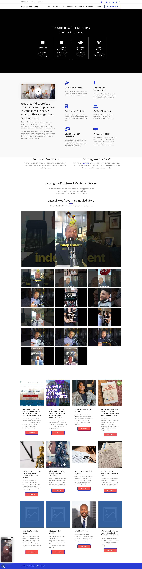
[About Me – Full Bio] (84, 514)
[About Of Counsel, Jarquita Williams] (84, 393)
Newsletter (99, 6)
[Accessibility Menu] (3, 565)
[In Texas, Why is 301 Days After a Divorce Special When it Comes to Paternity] (110, 514)
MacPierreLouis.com (30, 6)
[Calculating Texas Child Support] (32, 514)
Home (48, 6)
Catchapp (85, 163)
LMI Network (79, 6)
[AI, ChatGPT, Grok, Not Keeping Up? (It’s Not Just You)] (110, 454)
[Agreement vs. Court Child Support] (84, 454)
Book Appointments (112, 6)
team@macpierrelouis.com (36, 2)
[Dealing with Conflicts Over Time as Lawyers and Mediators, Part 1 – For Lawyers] (32, 454)
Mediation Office (67, 6)
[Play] (71, 239)
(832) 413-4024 (24, 2)
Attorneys (89, 6)
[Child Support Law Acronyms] (58, 514)
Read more (32, 432)
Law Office (55, 6)
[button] (37, 278)
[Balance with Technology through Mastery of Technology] (58, 454)
